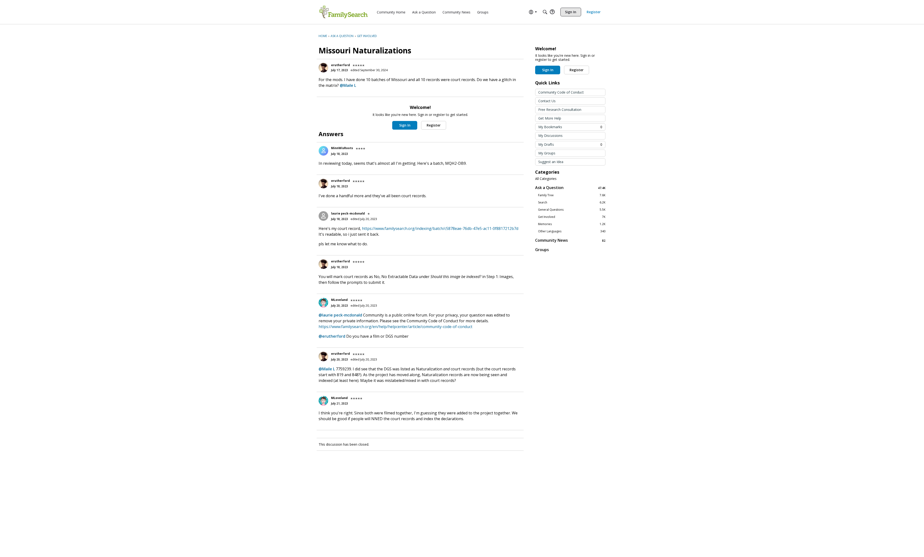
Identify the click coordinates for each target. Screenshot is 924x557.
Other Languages (571, 231)
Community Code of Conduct (561, 92)
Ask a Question (570, 187)
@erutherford (332, 336)
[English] (344, 12)
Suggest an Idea (550, 161)
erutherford (340, 65)
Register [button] (434, 125)
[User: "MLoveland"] (323, 302)
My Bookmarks (570, 127)
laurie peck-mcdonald (348, 213)
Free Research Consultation (559, 109)
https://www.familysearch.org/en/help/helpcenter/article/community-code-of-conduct (395, 326)
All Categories (546, 179)
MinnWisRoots (342, 148)
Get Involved (571, 217)
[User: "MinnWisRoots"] (323, 151)
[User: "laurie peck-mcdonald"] (323, 216)
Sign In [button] (405, 125)
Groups (542, 249)
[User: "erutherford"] (323, 67)
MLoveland (339, 300)
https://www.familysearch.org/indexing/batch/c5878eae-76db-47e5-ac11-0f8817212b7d (440, 228)
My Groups (546, 153)
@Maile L (348, 85)
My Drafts (570, 144)
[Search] (545, 12)
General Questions (571, 210)
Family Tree (571, 195)
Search (571, 202)
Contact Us (547, 101)
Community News (570, 240)
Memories (571, 224)
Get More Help (549, 118)
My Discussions (550, 135)
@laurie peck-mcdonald (340, 315)
